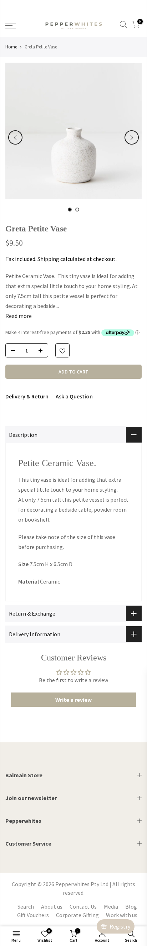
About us (51, 906)
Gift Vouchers (33, 915)
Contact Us (83, 906)
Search (25, 906)
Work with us (121, 915)
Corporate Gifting (77, 915)
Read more (18, 315)
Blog (131, 906)
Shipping (48, 258)
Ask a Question (74, 396)
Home (11, 47)
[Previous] (15, 137)
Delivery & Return (27, 396)
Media (111, 906)
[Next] (132, 137)
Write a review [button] (73, 699)
